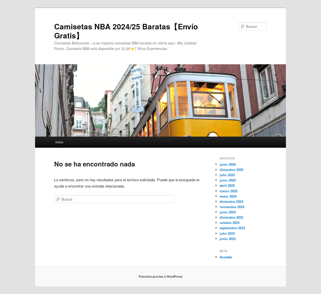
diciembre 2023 (231, 217)
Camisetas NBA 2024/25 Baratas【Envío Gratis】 (126, 31)
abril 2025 (227, 185)
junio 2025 (228, 180)
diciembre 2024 (231, 201)
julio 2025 (227, 174)
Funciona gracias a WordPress (161, 276)
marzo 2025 (228, 191)
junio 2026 (228, 164)
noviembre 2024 (232, 206)
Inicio (59, 142)
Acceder (226, 257)
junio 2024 (228, 212)
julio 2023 (227, 233)
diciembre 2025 (231, 169)
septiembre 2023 (232, 227)
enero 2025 (228, 196)
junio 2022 (228, 238)
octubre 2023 (229, 222)
